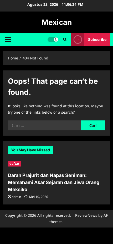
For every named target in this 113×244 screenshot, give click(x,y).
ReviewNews (86, 215)
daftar (14, 163)
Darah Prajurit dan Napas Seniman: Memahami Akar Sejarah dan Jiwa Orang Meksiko (53, 182)
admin (16, 197)
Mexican (57, 22)
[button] (8, 39)
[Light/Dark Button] (53, 39)
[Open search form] (64, 39)
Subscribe (97, 39)
